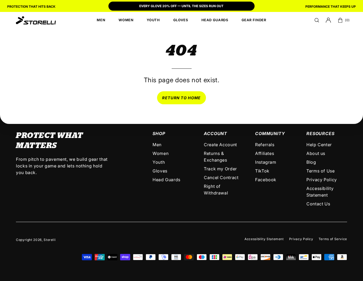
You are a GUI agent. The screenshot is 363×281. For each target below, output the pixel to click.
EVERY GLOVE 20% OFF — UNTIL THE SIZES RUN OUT (181, 6)
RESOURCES (320, 133)
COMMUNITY (270, 133)
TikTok (262, 171)
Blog (311, 162)
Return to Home (181, 98)
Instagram (265, 162)
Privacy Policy (321, 179)
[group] (181, 6)
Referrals (265, 144)
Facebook (265, 179)
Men (157, 144)
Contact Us (318, 203)
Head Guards (166, 179)
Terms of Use (320, 171)
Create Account (220, 144)
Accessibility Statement (264, 239)
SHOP (159, 133)
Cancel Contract (221, 177)
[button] (317, 20)
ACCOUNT (215, 133)
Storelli (50, 240)
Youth (159, 162)
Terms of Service (333, 239)
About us (315, 153)
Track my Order (220, 168)
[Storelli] (36, 20)
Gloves (160, 171)
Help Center (319, 144)
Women (160, 153)
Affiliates (264, 153)
